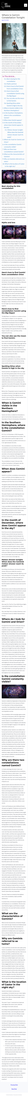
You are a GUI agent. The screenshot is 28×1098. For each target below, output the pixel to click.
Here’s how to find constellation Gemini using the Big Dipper (15, 93)
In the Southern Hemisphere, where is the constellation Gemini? (13, 115)
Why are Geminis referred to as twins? (14, 160)
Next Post (14, 1089)
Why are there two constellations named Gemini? (14, 150)
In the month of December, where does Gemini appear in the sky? (13, 125)
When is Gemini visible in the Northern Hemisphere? (13, 109)
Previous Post (14, 1085)
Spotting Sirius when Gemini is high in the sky (14, 104)
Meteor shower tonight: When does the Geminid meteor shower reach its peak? (15, 133)
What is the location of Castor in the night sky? (14, 165)
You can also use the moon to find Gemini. (15, 99)
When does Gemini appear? (13, 120)
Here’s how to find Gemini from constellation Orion (15, 87)
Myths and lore (12, 84)
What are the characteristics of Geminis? (14, 155)
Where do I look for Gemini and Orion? (14, 141)
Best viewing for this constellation (13, 80)
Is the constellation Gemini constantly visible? (12, 146)
